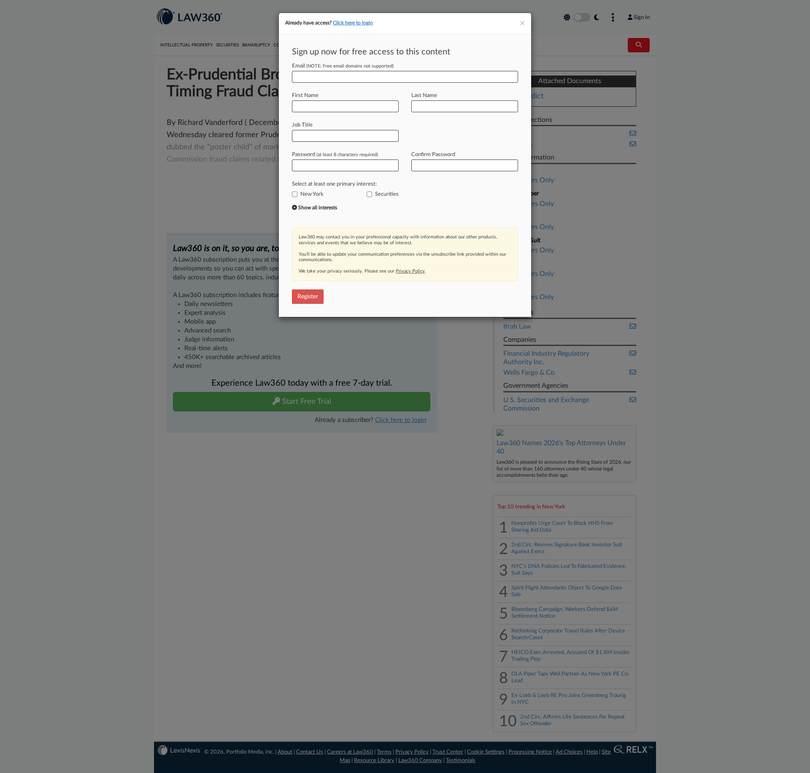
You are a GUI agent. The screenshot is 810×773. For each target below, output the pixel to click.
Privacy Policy (410, 271)
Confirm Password (433, 154)
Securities (387, 194)
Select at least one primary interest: (334, 184)
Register (307, 297)
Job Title (302, 125)
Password (335, 154)
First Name (305, 95)
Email (343, 66)
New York (312, 194)
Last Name (424, 95)
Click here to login (353, 22)
